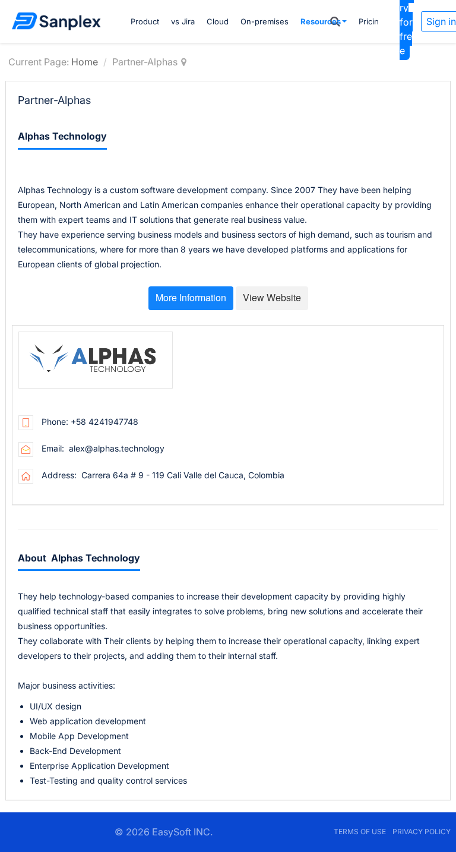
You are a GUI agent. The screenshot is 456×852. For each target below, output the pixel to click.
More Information (191, 297)
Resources (320, 21)
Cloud (218, 21)
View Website (272, 297)
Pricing (371, 21)
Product (145, 21)
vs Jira (183, 21)
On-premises (264, 21)
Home (84, 62)
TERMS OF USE (360, 831)
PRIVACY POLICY (421, 831)
